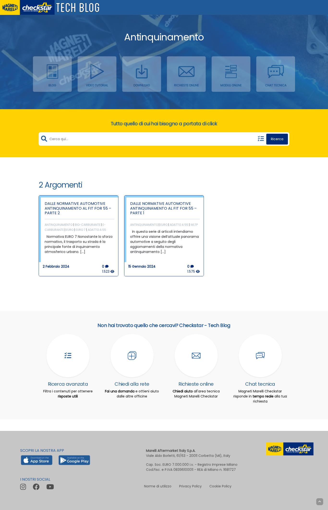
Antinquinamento (59, 225)
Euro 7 (80, 230)
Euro (69, 230)
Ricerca (277, 139)
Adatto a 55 (97, 230)
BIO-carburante (87, 225)
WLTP (194, 225)
